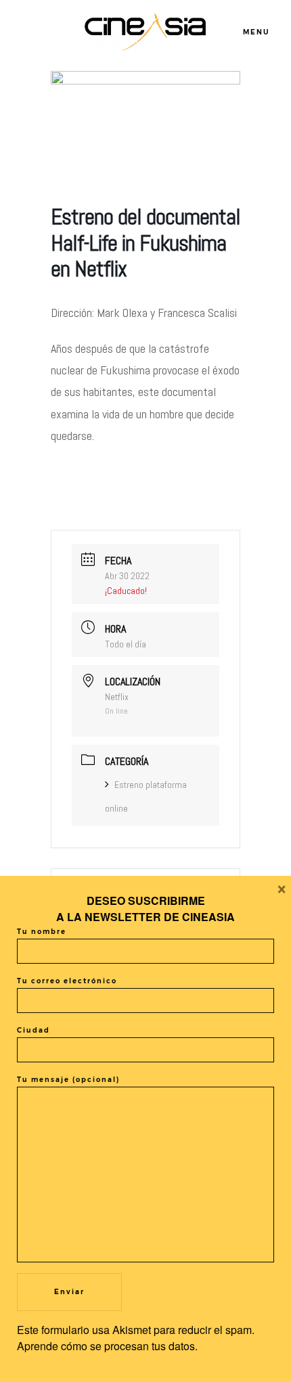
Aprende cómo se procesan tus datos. (107, 1346)
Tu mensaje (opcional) (68, 1079)
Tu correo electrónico (67, 981)
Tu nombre (41, 931)
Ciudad (33, 1030)
